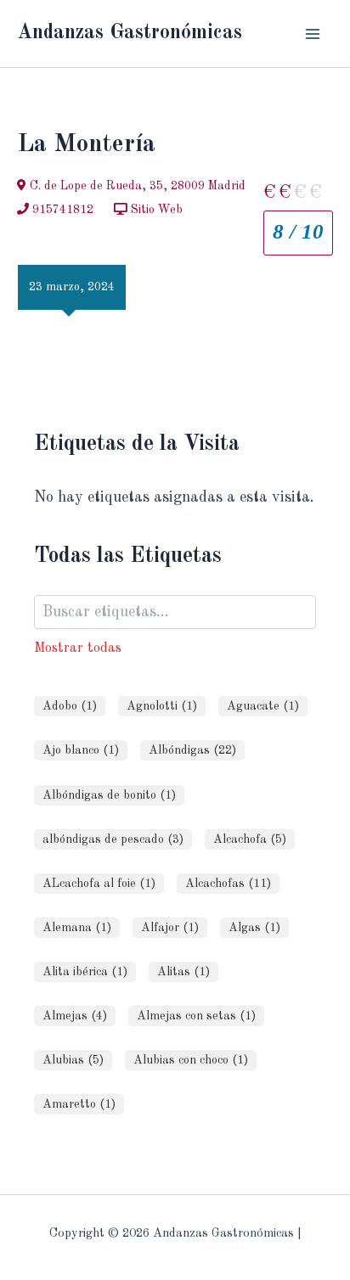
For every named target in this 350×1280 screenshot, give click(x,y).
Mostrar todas (77, 648)
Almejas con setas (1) (196, 1016)
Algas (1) (254, 928)
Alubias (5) (73, 1060)
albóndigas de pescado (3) (112, 839)
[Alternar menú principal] (313, 33)
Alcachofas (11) (228, 884)
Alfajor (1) (170, 928)
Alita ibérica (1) (84, 972)
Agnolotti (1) (162, 706)
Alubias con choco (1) (190, 1060)
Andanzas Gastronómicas (129, 33)
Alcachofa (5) (249, 839)
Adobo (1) (69, 706)
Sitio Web (155, 210)
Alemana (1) (76, 928)
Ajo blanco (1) (80, 750)
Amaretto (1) (79, 1104)
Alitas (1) (183, 972)
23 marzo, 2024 (72, 287)
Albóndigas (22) (192, 750)
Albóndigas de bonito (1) (109, 795)
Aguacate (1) (263, 706)
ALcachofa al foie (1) (98, 884)
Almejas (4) (74, 1016)
